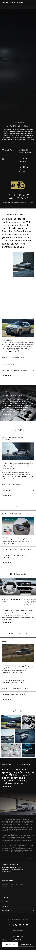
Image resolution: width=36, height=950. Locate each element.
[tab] (18, 335)
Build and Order (10, 944)
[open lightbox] (11, 722)
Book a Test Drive (26, 944)
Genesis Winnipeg (17, 2)
